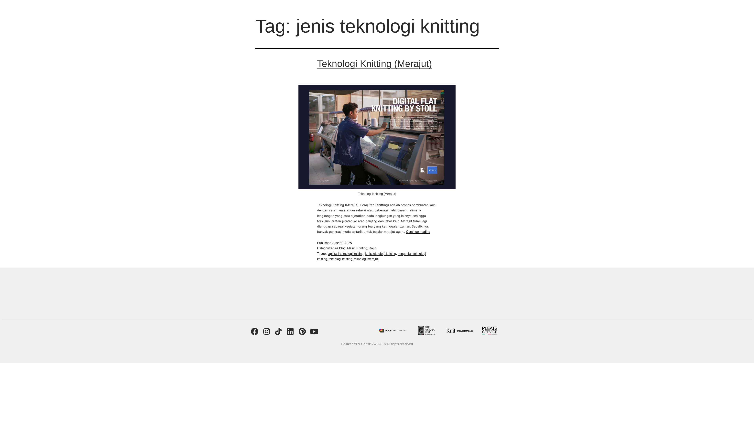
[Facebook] (255, 332)
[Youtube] (314, 332)
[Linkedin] (290, 332)
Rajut (372, 248)
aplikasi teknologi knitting (345, 253)
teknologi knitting (340, 259)
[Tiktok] (279, 332)
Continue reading (418, 231)
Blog (342, 248)
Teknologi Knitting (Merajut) (374, 63)
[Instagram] (267, 332)
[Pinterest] (302, 332)
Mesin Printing (357, 248)
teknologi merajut (366, 259)
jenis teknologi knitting (380, 253)
